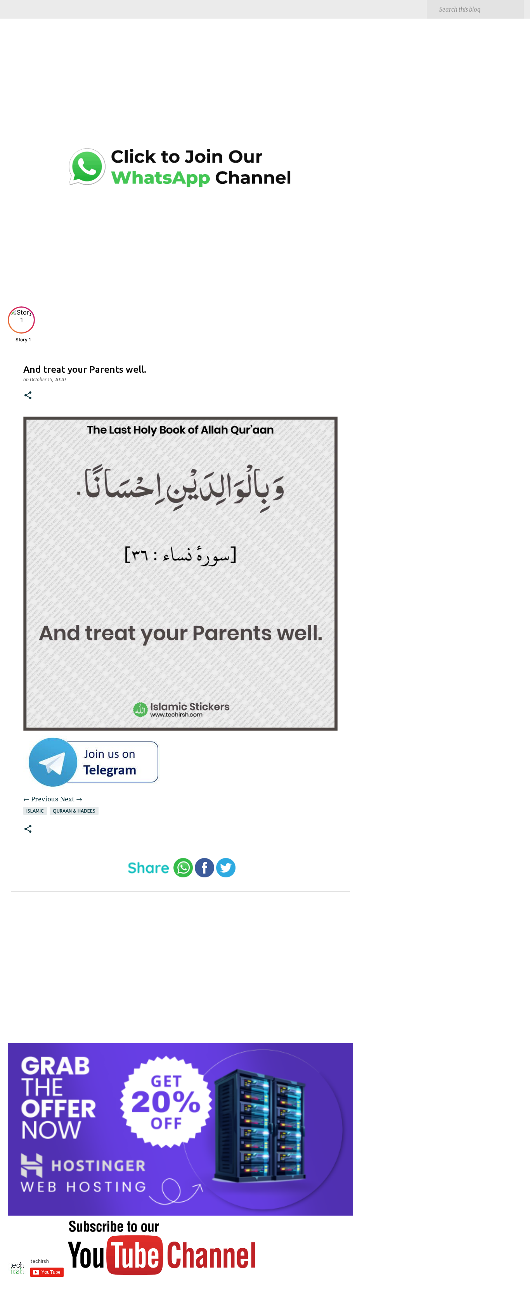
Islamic (35, 810)
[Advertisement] (180, 89)
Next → (71, 799)
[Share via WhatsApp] (183, 875)
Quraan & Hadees (74, 810)
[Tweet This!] (226, 875)
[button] (28, 396)
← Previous (41, 799)
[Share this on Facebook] (204, 875)
